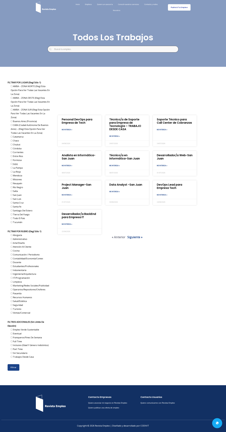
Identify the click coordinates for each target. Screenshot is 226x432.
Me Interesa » (67, 129)
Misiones (17, 179)
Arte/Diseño (18, 243)
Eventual (16, 333)
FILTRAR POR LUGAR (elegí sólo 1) (24, 82)
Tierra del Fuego (21, 214)
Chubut (16, 144)
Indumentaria (19, 270)
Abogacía (17, 235)
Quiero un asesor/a (105, 4)
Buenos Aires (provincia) (24, 121)
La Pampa (17, 167)
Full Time (17, 341)
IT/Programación (21, 277)
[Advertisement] (127, 94)
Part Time (17, 349)
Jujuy (15, 163)
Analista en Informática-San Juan (78, 156)
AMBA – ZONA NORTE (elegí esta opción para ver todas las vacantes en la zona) (30, 90)
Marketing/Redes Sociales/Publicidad (30, 285)
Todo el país (18, 218)
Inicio (78, 4)
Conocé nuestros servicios (128, 4)
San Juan (17, 195)
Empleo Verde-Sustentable (25, 329)
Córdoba (16, 148)
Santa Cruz (18, 202)
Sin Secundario (19, 353)
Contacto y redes (151, 4)
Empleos (88, 4)
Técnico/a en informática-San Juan (124, 156)
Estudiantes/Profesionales (25, 266)
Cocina (15, 250)
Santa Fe (16, 206)
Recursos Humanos (22, 297)
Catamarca (17, 136)
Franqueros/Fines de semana (27, 337)
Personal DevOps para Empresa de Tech (77, 121)
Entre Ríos (17, 156)
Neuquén (17, 183)
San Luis (16, 199)
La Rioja (16, 171)
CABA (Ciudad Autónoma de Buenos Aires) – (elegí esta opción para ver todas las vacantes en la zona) (29, 129)
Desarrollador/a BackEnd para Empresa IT (79, 215)
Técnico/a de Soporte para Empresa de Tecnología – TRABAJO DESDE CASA (125, 124)
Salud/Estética (19, 301)
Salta (15, 191)
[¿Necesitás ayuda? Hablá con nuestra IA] (217, 423)
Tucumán (17, 222)
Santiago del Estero (22, 210)
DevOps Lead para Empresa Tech (169, 186)
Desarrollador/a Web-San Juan (175, 156)
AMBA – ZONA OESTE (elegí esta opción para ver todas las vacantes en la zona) (30, 101)
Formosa (17, 160)
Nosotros (116, 10)
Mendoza (17, 175)
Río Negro (17, 187)
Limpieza (17, 281)
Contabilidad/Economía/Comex (27, 258)
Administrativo (19, 239)
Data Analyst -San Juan (125, 185)
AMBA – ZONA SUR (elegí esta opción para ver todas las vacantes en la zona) (30, 113)
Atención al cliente (21, 246)
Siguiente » (134, 237)
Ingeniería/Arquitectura (24, 274)
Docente (16, 262)
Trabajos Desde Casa (23, 356)
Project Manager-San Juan (76, 186)
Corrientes (17, 152)
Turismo (16, 309)
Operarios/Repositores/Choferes (28, 289)
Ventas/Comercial (21, 312)
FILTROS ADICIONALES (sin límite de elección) (26, 324)
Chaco (15, 140)
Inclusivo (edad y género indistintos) (30, 345)
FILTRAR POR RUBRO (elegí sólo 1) (24, 231)
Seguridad (17, 305)
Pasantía (16, 293)
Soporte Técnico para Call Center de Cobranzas (174, 121)
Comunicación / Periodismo (26, 254)
